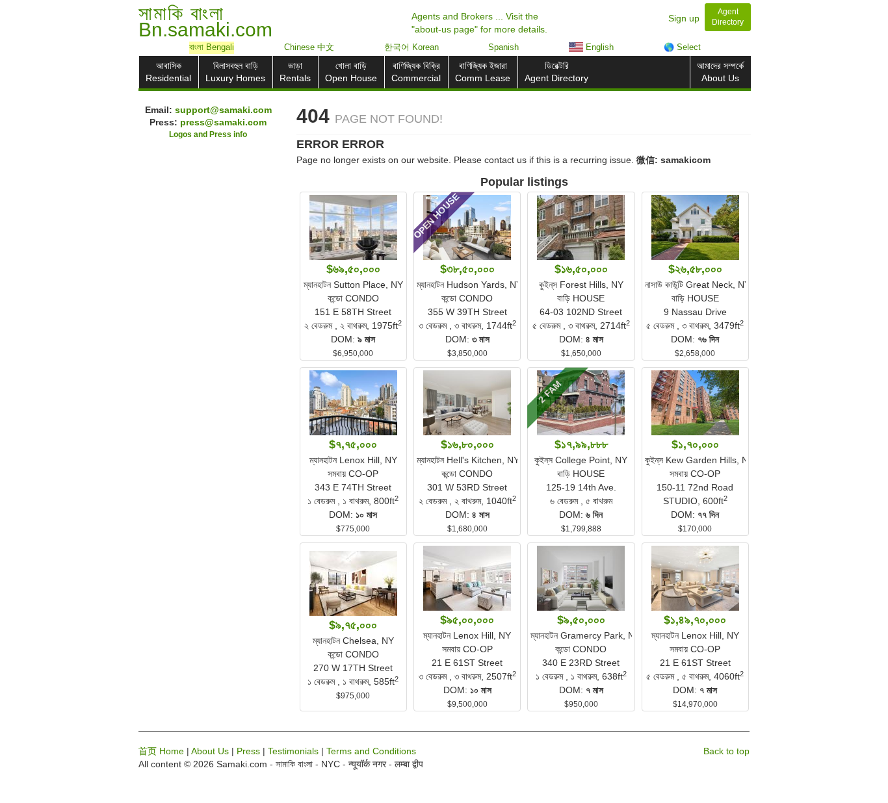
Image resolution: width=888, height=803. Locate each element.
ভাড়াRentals (295, 71)
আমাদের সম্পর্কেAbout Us (720, 71)
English (598, 47)
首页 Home (161, 751)
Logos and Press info (208, 134)
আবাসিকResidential (168, 71)
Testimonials (293, 751)
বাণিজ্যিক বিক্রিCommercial (416, 71)
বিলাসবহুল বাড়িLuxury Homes (235, 71)
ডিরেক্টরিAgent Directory (556, 71)
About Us (210, 751)
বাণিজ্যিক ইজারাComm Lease (482, 71)
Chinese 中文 (309, 47)
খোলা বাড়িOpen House (351, 71)
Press (248, 751)
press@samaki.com (223, 122)
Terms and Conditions (371, 751)
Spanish (503, 47)
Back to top (726, 751)
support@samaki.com (223, 110)
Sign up (683, 18)
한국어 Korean (411, 47)
